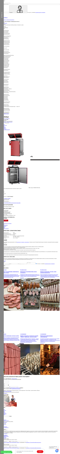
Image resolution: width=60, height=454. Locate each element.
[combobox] (10, 441)
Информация (4, 413)
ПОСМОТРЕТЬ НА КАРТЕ (16, 388)
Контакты (3, 412)
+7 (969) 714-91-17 (6, 420)
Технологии (4, 410)
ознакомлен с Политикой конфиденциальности (33, 442)
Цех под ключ (4, 125)
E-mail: (3, 17)
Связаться (5, 433)
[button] (0, 375)
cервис (4, 436)
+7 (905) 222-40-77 (14, 378)
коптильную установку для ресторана (23, 242)
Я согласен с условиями (36, 12)
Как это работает (19, 452)
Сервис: (4, 113)
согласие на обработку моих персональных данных (11, 442)
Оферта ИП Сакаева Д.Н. (4, 427)
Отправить (11, 12)
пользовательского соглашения (40, 12)
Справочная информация (5, 391)
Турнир (6, 129)
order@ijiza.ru (5, 422)
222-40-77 (4, 393)
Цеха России (4, 128)
